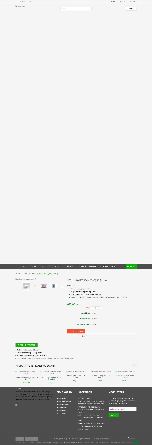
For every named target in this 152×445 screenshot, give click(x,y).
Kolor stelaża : (85, 319)
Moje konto (62, 398)
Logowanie (133, 1)
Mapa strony (83, 429)
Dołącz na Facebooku (24, 1)
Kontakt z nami (84, 398)
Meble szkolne (29, 274)
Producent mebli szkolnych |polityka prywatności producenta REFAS (91, 409)
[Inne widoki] (17, 286)
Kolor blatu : (85, 313)
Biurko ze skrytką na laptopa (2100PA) (51, 378)
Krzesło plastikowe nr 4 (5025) (125, 376)
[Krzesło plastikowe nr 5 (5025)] (76, 371)
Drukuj (84, 336)
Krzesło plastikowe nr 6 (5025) (101, 376)
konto (113, 1)
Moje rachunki (63, 404)
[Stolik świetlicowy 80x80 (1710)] (26, 286)
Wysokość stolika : (83, 324)
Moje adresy (62, 407)
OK (135, 443)
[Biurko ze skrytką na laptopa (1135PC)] (27, 372)
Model (69, 285)
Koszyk (122, 1)
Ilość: (88, 308)
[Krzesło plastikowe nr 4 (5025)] (125, 371)
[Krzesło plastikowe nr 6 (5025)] (101, 371)
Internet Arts (104, 439)
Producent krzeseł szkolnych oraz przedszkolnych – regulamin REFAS (90, 417)
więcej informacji (126, 442)
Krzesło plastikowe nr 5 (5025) (76, 376)
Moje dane (62, 411)
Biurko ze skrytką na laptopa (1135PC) (27, 378)
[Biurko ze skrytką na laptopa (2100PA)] (51, 372)
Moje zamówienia (64, 401)
